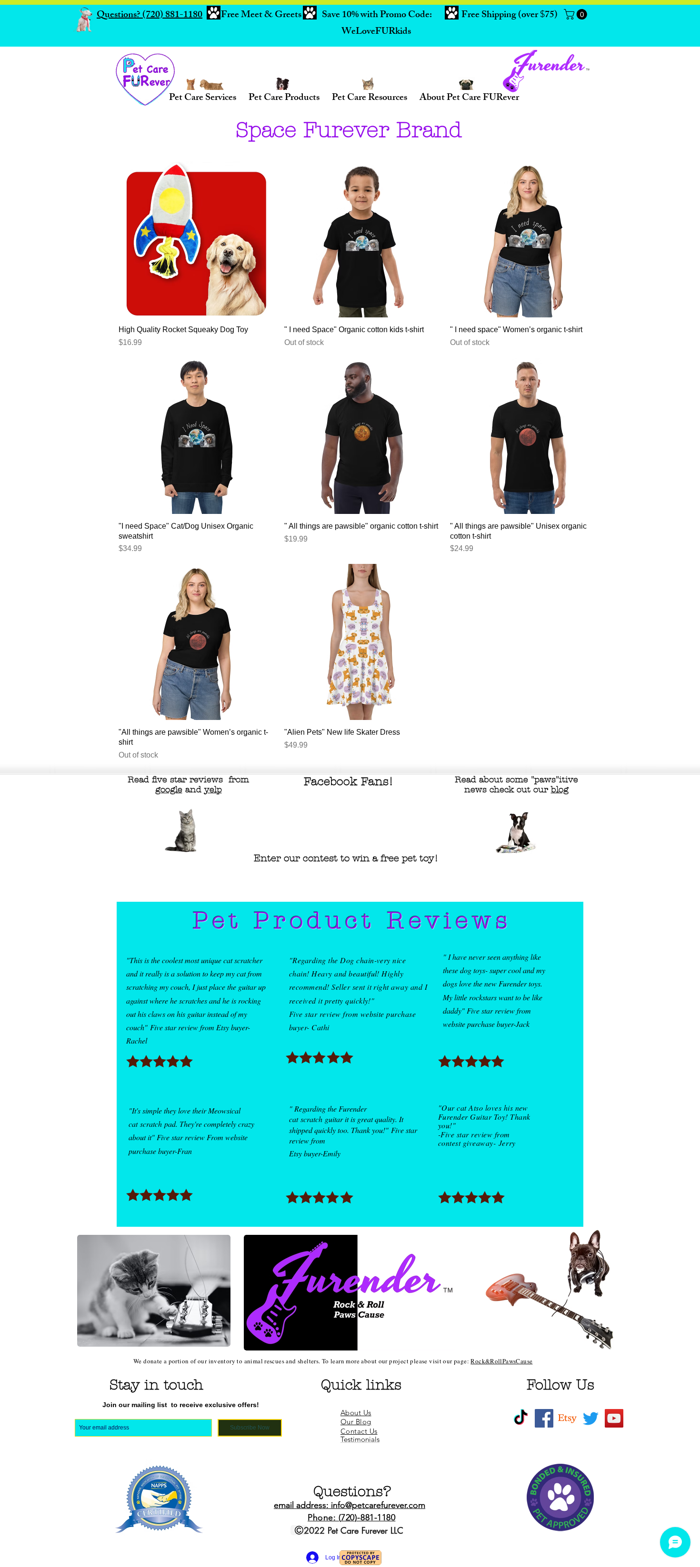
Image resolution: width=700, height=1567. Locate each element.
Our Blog (355, 1421)
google (168, 790)
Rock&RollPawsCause (501, 1361)
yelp (213, 790)
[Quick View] (197, 239)
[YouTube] (614, 1418)
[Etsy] (567, 1418)
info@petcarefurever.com (378, 1505)
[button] (577, 14)
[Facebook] (544, 1418)
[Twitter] (590, 1418)
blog (560, 790)
